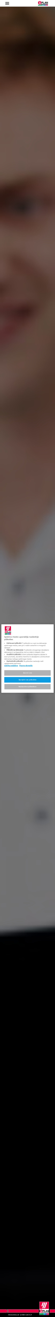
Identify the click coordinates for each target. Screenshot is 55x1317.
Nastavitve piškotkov (27, 687)
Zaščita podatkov (11, 666)
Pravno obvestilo (25, 666)
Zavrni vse (27, 673)
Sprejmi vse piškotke (27, 680)
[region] (27, 658)
